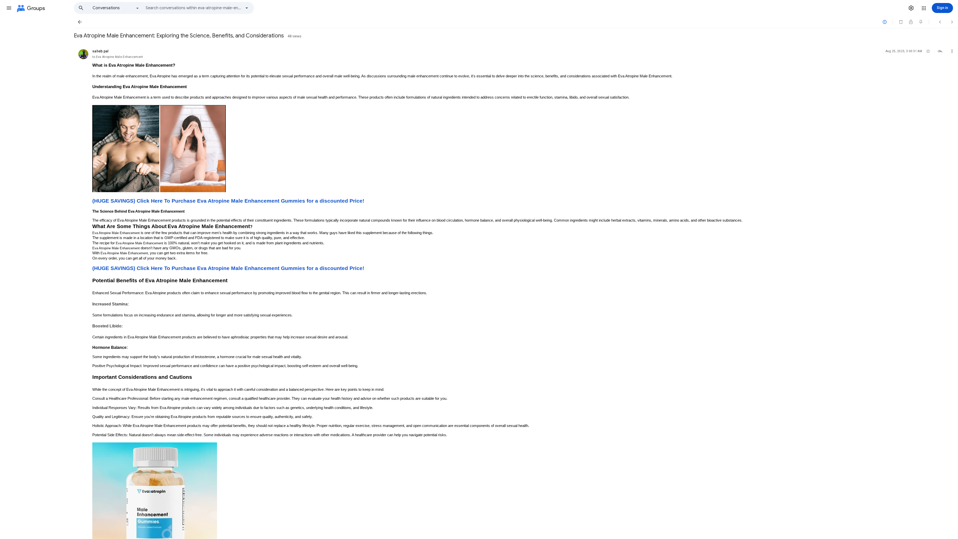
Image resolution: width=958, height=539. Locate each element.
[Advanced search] (247, 8)
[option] (116, 8)
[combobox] (193, 8)
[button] (9, 8)
